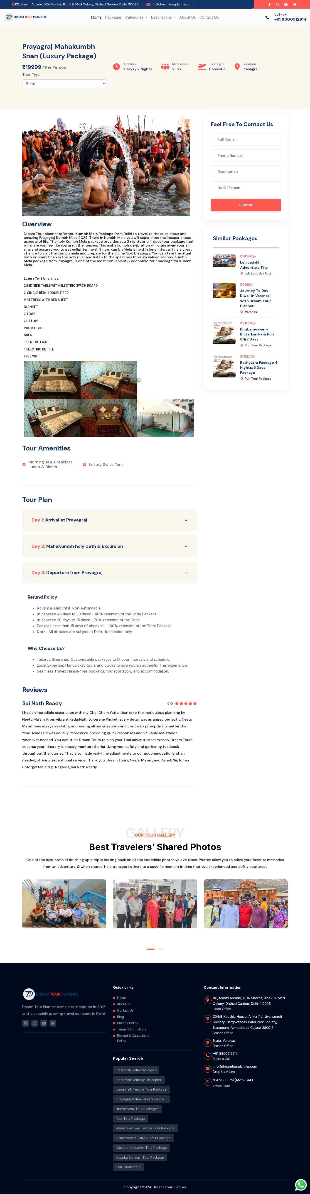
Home (96, 17)
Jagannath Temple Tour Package (141, 1089)
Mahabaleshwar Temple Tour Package (145, 1128)
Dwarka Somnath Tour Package (140, 1157)
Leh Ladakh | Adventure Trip (254, 265)
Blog (120, 1017)
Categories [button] (135, 17)
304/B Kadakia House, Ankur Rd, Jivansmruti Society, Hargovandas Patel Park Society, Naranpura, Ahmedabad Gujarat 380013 (247, 1022)
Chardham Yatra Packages (136, 1070)
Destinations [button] (162, 17)
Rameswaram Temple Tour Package (143, 1138)
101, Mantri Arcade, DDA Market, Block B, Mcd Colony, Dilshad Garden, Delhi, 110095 (249, 1001)
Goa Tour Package (130, 1119)
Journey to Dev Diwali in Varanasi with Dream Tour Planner (255, 298)
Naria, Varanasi (224, 1040)
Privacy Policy (127, 1023)
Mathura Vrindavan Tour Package (141, 1148)
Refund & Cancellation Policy (133, 1038)
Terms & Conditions (131, 1029)
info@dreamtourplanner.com (172, 4)
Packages (113, 17)
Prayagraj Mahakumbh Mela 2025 (141, 1099)
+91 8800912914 (290, 19)
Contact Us (209, 17)
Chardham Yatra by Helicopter (138, 1080)
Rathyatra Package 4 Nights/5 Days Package (258, 367)
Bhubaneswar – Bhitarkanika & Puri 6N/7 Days (257, 334)
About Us (187, 17)
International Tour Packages (137, 1109)
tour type (31, 74)
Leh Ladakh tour (128, 1167)
